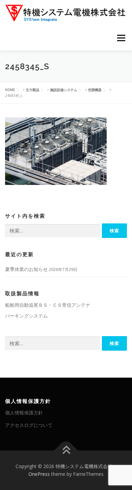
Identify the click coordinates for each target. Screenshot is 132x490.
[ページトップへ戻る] (66, 450)
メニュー (121, 38)
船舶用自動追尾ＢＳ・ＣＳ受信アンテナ (47, 305)
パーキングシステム (26, 315)
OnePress (39, 474)
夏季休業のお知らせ (26, 269)
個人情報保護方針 (24, 412)
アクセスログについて (28, 425)
